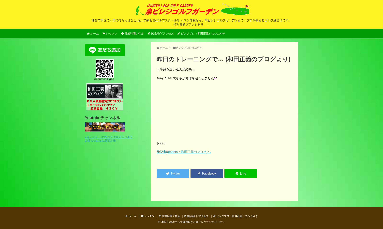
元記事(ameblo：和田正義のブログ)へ (184, 152)
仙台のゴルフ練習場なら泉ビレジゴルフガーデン (195, 222)
